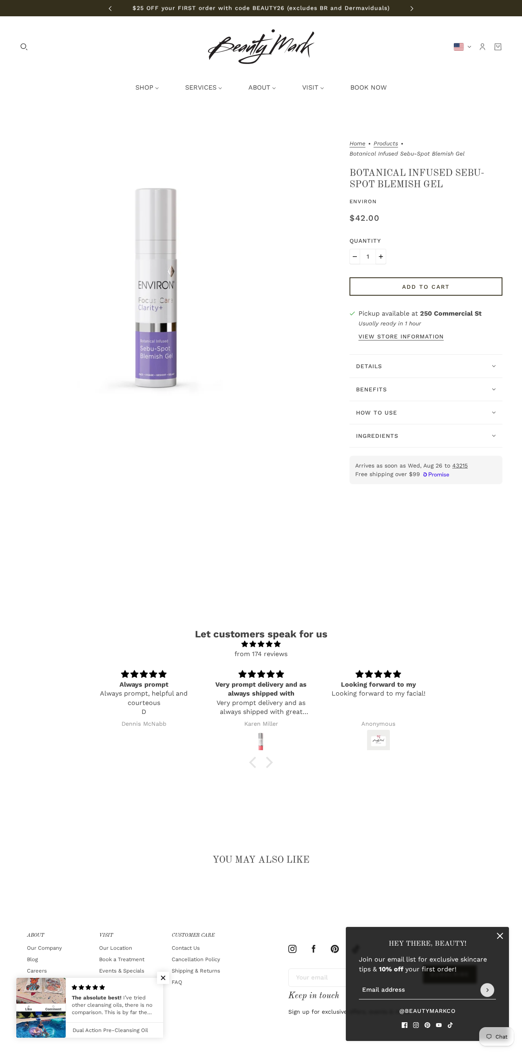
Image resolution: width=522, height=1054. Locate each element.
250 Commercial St (451, 313)
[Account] (482, 46)
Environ (363, 201)
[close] (500, 936)
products (386, 144)
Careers (37, 971)
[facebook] (404, 1025)
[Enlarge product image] (158, 279)
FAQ (177, 982)
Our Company (44, 948)
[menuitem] (147, 87)
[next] (412, 8)
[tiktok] (450, 1025)
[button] (255, 762)
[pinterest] (427, 1025)
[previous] (110, 8)
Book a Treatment (121, 959)
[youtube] (438, 1025)
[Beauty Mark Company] (261, 46)
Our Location (115, 948)
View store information (401, 337)
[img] (261, 644)
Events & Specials (121, 971)
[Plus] (381, 256)
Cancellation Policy (196, 959)
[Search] (24, 46)
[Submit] (487, 990)
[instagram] (415, 1025)
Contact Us (186, 948)
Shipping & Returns (196, 971)
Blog (32, 959)
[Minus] (354, 256)
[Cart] (497, 46)
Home (357, 144)
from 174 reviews (261, 654)
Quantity (365, 240)
